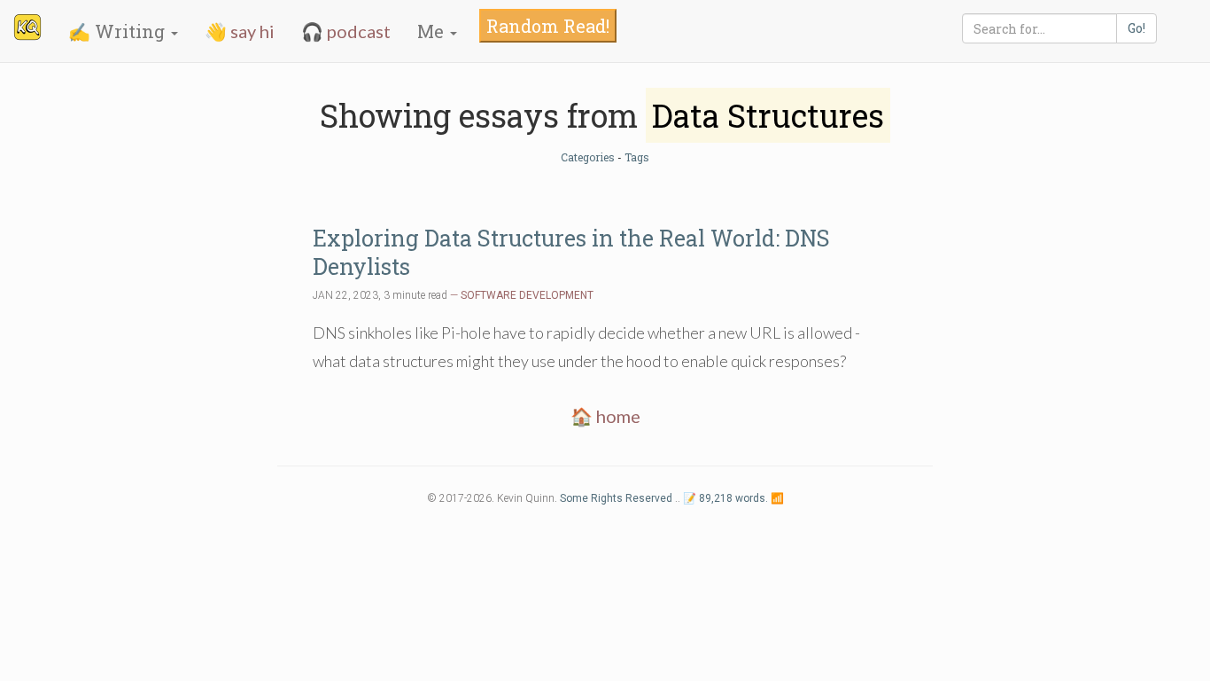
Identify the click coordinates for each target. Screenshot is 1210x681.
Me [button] (432, 31)
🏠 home (605, 416)
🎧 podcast (346, 31)
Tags (636, 157)
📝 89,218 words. (725, 498)
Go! (1136, 28)
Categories (588, 157)
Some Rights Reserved (616, 498)
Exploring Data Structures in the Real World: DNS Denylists (571, 252)
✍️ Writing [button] (118, 31)
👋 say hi (240, 31)
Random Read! (547, 25)
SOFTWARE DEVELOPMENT (527, 295)
